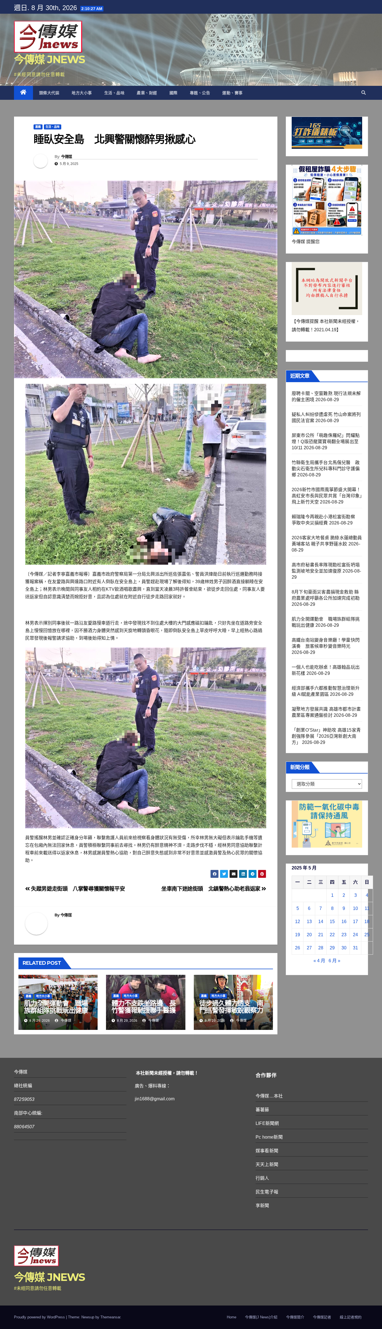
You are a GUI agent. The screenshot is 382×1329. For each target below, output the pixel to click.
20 (309, 934)
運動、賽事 (232, 92)
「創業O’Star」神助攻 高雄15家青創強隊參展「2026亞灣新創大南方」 (326, 736)
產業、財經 (147, 92)
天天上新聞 (267, 1164)
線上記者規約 (351, 1317)
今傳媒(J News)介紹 (261, 1317)
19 (297, 934)
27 (309, 947)
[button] (363, 92)
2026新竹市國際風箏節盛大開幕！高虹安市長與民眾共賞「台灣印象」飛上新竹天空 (327, 495)
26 (297, 947)
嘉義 (38, 126)
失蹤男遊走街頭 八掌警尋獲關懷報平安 (77, 889)
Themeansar (110, 1317)
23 (343, 934)
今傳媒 (66, 156)
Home (231, 1317)
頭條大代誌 (49, 92)
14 (320, 921)
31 (355, 947)
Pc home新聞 (269, 1137)
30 (343, 947)
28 (320, 947)
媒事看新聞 (267, 1150)
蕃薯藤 (262, 1109)
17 (355, 921)
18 (366, 921)
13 (309, 921)
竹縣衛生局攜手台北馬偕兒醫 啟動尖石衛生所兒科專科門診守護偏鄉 (326, 468)
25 (366, 934)
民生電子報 (267, 1192)
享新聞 (262, 1205)
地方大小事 (82, 92)
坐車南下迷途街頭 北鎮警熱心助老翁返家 (211, 889)
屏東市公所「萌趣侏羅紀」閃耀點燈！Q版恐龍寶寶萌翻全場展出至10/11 (326, 441)
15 (332, 921)
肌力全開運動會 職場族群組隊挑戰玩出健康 (56, 1007)
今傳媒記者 (322, 1317)
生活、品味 (114, 92)
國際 (173, 92)
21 (320, 934)
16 (343, 921)
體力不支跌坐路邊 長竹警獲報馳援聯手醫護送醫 (143, 1010)
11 (367, 908)
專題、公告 (200, 92)
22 (332, 934)
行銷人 (262, 1178)
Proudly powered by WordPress (40, 1317)
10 (355, 908)
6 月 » (334, 960)
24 (355, 934)
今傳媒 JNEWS (49, 59)
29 (332, 947)
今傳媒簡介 (295, 1317)
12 (297, 921)
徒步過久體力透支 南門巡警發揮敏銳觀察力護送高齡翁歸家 (231, 1010)
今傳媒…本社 (269, 1096)
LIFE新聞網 (267, 1123)
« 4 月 (319, 960)
